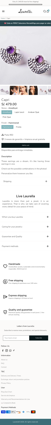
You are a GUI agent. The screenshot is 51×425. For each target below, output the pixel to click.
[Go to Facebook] (3, 351)
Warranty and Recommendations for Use (15, 399)
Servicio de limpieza (8, 395)
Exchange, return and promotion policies (15, 379)
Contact (4, 367)
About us (4, 360)
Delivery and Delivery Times (11, 376)
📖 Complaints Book (8, 403)
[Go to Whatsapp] (10, 351)
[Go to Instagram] (6, 351)
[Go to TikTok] (14, 351)
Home (3, 18)
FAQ (2, 363)
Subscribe (38, 338)
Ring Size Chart (6, 392)
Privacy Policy (6, 383)
